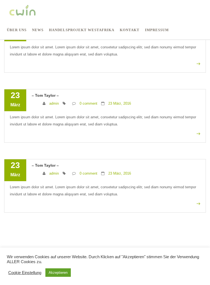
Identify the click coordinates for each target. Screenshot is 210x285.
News (37, 30)
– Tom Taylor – (45, 95)
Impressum (157, 30)
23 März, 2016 (119, 103)
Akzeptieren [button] (58, 273)
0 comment (88, 103)
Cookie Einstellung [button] (24, 273)
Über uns (17, 30)
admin (54, 103)
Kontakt (129, 30)
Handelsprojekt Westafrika (81, 30)
